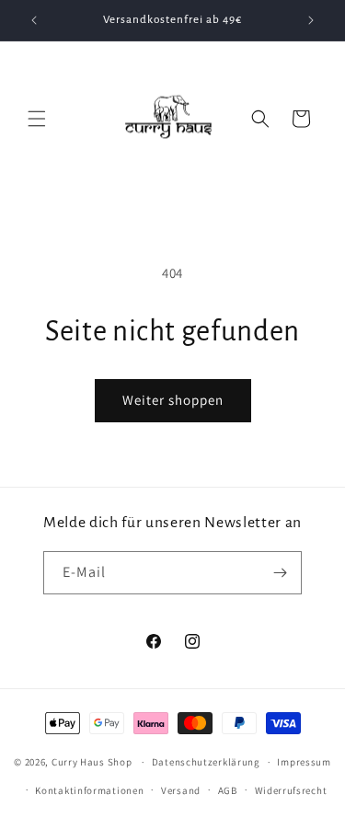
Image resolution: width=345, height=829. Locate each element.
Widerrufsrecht (291, 790)
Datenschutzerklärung (206, 761)
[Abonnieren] (280, 572)
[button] (37, 118)
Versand (181, 790)
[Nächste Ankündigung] (311, 20)
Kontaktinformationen (89, 790)
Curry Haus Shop (92, 761)
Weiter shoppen (173, 400)
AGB (227, 790)
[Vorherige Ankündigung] (34, 20)
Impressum (303, 761)
